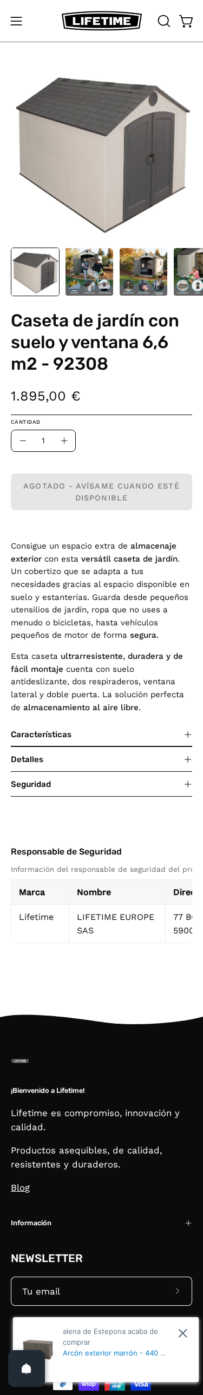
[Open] (26, 1368)
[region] (101, 903)
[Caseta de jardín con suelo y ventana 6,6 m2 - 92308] (35, 272)
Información (31, 1223)
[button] (163, 21)
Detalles (27, 759)
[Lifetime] (101, 21)
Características (41, 734)
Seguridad (31, 784)
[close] (182, 1333)
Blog (20, 1187)
